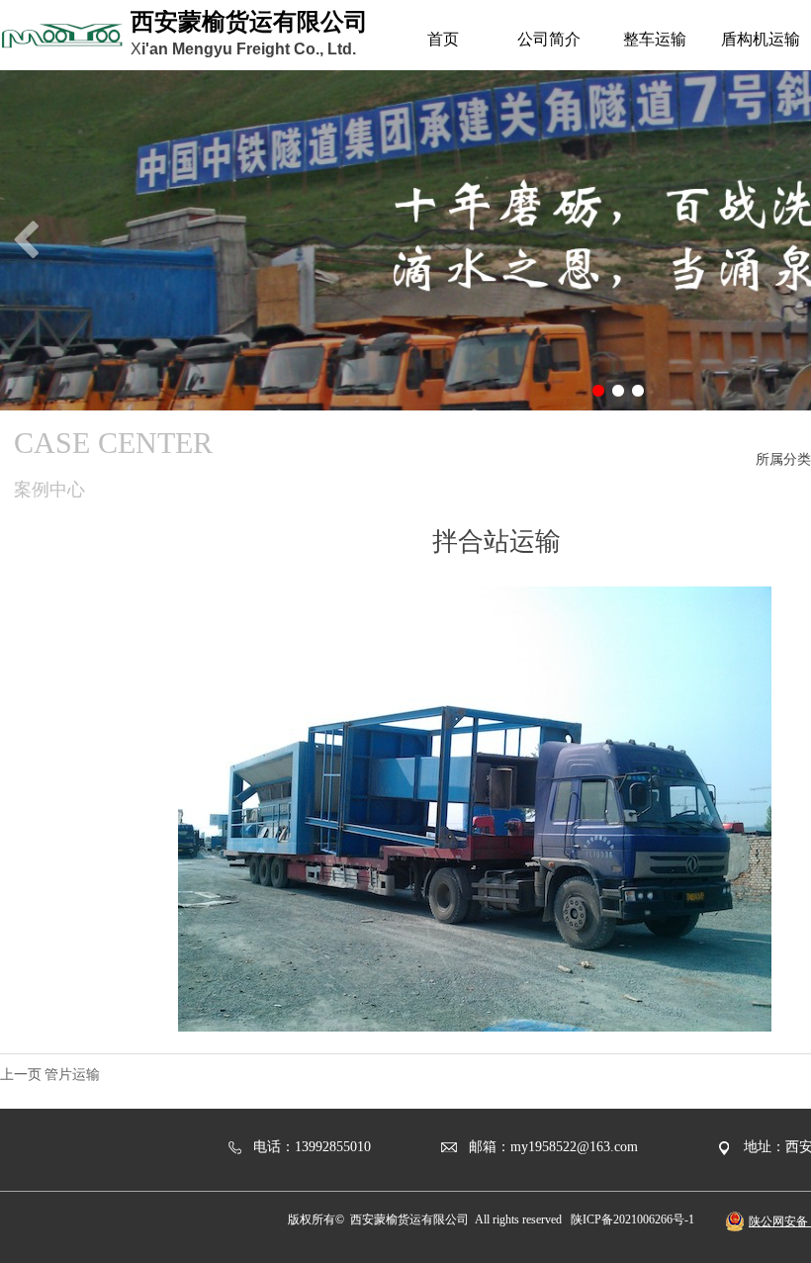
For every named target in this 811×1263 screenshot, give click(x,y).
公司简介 (549, 39)
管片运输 (72, 1074)
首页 (443, 39)
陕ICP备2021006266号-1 (632, 1219)
